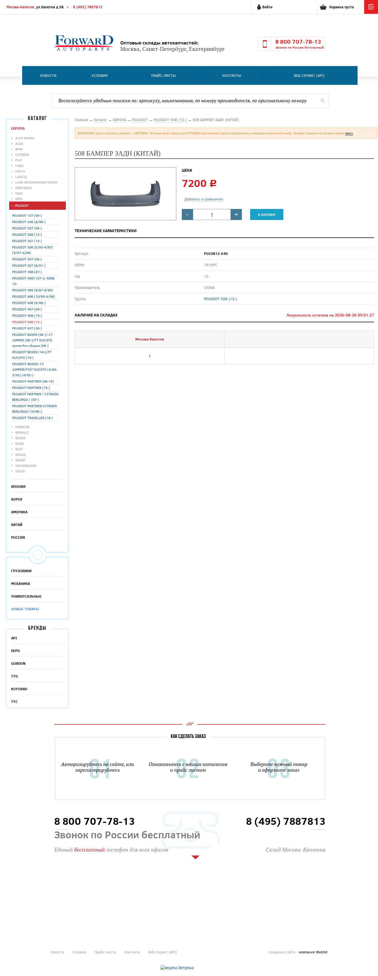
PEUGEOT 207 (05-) (27, 228)
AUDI (19, 143)
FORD (19, 165)
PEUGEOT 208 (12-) (27, 234)
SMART (20, 460)
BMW (18, 149)
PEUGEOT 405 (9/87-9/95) (32, 290)
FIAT (18, 160)
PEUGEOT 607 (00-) (27, 328)
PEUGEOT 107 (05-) (27, 215)
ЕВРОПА (18, 128)
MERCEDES (23, 187)
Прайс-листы (163, 75)
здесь (349, 133)
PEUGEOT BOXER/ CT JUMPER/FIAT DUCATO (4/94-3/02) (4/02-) (35, 369)
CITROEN (22, 154)
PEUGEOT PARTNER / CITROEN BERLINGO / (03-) (35, 397)
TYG (14, 676)
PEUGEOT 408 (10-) (27, 315)
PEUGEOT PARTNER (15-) (31, 387)
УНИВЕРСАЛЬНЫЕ (26, 596)
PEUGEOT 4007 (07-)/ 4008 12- (33, 281)
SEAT (19, 449)
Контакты (231, 75)
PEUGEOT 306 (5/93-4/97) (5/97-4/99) (32, 250)
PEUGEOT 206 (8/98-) (29, 221)
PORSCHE (22, 427)
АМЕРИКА (19, 511)
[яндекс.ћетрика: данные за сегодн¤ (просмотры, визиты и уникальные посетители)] (177, 967)
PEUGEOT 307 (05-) (27, 259)
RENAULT (22, 432)
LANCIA (21, 176)
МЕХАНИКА (20, 583)
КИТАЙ (16, 524)
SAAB (19, 443)
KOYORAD (19, 688)
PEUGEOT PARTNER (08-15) (33, 381)
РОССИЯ (18, 537)
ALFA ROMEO (25, 138)
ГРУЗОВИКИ (21, 570)
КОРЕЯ (16, 499)
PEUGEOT (22, 205)
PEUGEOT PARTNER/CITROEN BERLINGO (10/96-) (34, 409)
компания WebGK (313, 951)
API (14, 637)
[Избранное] (371, 12)
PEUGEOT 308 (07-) (27, 271)
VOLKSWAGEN (25, 465)
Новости (48, 75)
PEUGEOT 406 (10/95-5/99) (33, 296)
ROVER (20, 438)
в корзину (267, 214)
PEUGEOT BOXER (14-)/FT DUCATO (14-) (32, 355)
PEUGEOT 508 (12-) (27, 322)
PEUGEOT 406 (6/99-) (29, 302)
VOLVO (20, 471)
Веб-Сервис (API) (309, 75)
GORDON (18, 663)
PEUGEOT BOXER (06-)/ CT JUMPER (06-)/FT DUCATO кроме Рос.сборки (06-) (32, 340)
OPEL (19, 199)
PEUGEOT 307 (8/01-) (29, 265)
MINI (19, 193)
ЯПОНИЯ (18, 486)
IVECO (20, 171)
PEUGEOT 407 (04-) (27, 309)
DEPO (15, 650)
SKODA (20, 454)
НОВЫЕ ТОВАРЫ (25, 608)
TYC (14, 701)
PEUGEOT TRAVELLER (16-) (32, 417)
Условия (100, 75)
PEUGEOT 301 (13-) (27, 241)
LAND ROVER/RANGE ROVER (36, 182)
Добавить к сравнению (204, 199)
